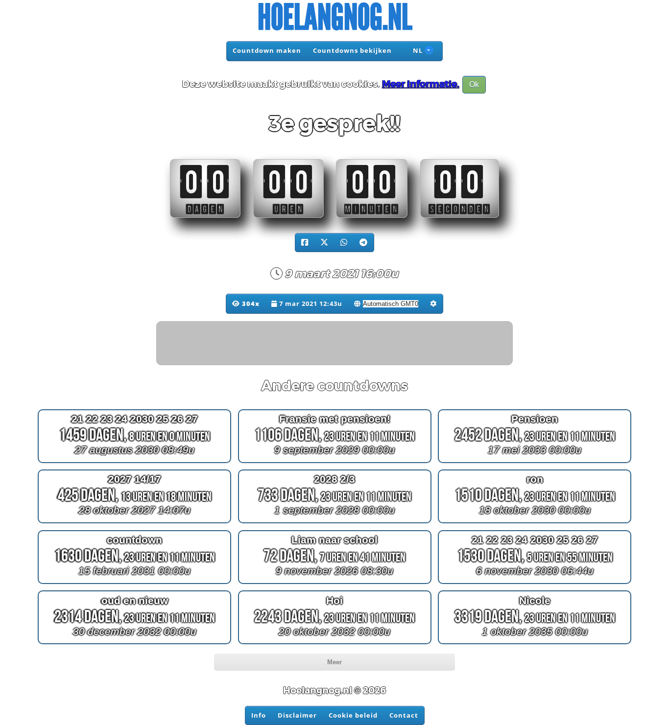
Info (258, 715)
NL (417, 50)
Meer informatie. (420, 84)
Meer (334, 662)
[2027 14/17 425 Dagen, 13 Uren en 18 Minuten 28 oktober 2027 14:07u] (134, 523)
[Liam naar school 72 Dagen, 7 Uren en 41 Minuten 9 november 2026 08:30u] (335, 584)
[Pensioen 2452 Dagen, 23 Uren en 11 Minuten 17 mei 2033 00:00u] (534, 462)
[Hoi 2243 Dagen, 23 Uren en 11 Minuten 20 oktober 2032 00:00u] (335, 644)
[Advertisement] (335, 344)
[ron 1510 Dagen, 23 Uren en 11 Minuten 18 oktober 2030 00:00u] (534, 523)
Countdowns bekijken (352, 50)
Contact (403, 715)
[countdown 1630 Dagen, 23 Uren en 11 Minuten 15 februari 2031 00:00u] (134, 584)
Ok (474, 84)
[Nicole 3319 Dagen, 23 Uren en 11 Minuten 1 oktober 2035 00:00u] (534, 644)
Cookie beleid (353, 715)
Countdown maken (267, 50)
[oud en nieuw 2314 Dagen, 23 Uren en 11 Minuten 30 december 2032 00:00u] (134, 644)
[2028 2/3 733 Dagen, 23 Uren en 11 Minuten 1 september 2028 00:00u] (335, 523)
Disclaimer (297, 715)
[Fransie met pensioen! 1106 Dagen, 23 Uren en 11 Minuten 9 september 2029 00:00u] (335, 462)
